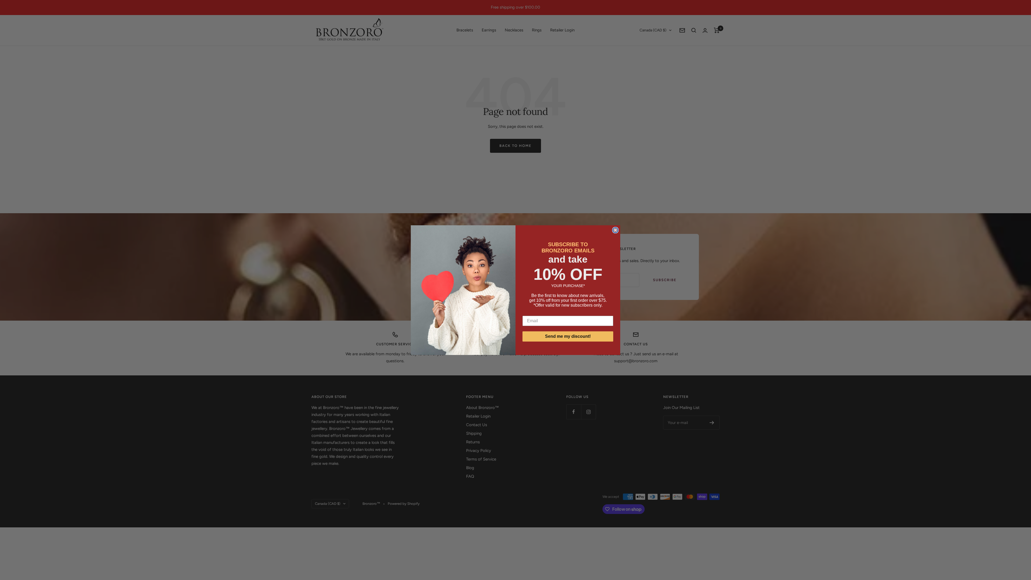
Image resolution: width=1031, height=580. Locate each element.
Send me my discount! (568, 336)
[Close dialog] (615, 230)
